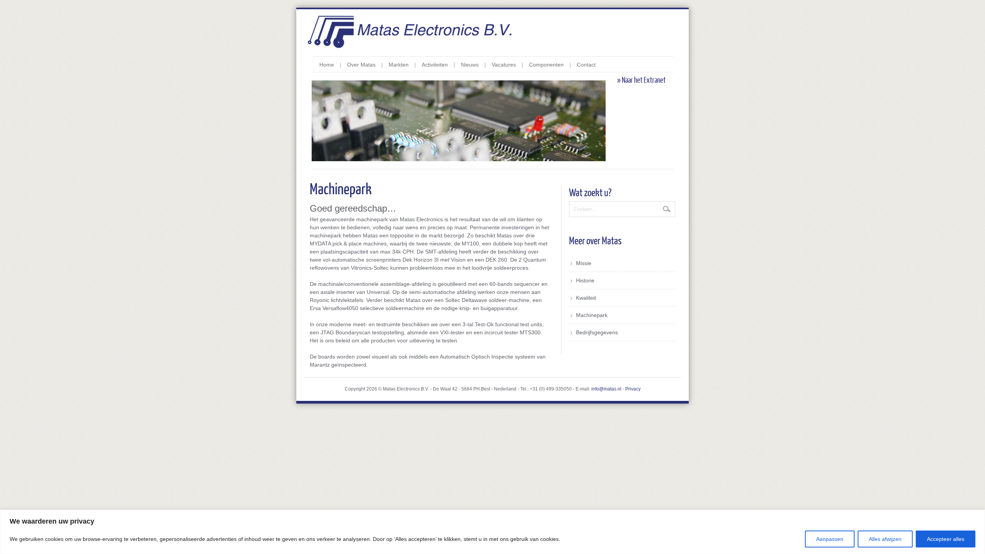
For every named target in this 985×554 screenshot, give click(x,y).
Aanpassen (829, 539)
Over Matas (361, 65)
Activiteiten (435, 65)
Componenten (546, 65)
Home (326, 65)
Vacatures (504, 65)
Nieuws (470, 65)
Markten (399, 65)
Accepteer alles (945, 539)
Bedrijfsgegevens (597, 332)
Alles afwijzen (885, 539)
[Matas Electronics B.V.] (492, 32)
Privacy (633, 389)
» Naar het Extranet (641, 80)
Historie (585, 280)
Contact (586, 65)
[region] (492, 532)
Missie (583, 263)
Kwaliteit (586, 298)
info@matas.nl (606, 389)
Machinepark (592, 315)
